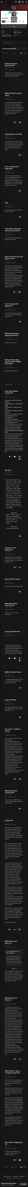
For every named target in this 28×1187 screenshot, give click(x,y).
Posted (10, 69)
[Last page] (25, 53)
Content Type (7, 42)
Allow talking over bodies (13, 134)
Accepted (8, 96)
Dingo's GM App (10, 700)
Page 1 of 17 (14, 53)
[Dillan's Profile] (14, 26)
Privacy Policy (7, 1176)
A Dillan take (9, 820)
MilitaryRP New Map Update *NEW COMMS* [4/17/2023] (13, 361)
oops (6, 202)
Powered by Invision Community (14, 1178)
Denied (7, 260)
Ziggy (10, 952)
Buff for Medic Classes (12, 579)
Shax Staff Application (12, 631)
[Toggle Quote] (7, 951)
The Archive (9, 67)
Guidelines (11, 1185)
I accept (23, 1184)
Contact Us (15, 1176)
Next (21, 53)
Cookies (22, 1176)
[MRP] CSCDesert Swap (13, 672)
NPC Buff (8, 470)
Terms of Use (4, 1185)
